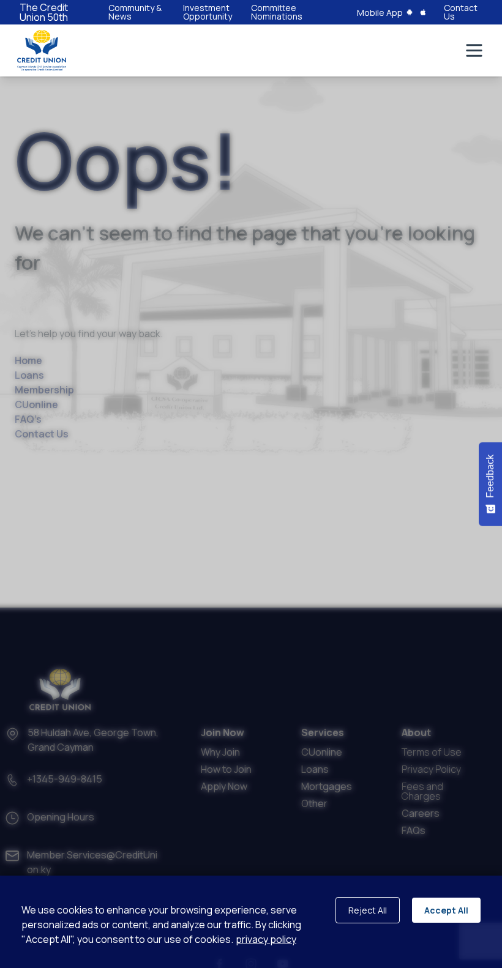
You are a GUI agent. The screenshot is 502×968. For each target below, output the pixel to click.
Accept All (446, 910)
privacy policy (266, 939)
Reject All (367, 910)
